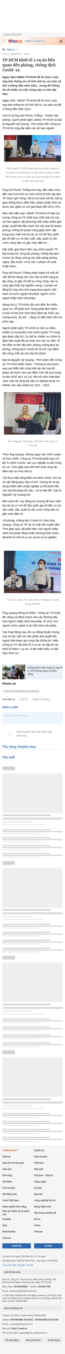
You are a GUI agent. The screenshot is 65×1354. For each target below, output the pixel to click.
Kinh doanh (40, 1156)
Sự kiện (48, 1246)
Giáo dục (7, 1169)
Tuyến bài (17, 1246)
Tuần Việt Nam (10, 1200)
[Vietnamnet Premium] (10, 1151)
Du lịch (38, 1187)
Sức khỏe (7, 1181)
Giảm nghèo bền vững (14, 1206)
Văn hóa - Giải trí (43, 1175)
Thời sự (10, 50)
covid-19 (23, 699)
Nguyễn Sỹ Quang (41, 699)
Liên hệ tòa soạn (12, 1272)
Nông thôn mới (42, 1206)
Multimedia (8, 1231)
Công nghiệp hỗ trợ (45, 1200)
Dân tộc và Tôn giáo (13, 1162)
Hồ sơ (37, 1219)
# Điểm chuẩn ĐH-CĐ (35, 41)
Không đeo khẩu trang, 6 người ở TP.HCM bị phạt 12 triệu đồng (45, 671)
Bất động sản (9, 1194)
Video (37, 1225)
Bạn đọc (38, 1194)
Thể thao (39, 1162)
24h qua (6, 1237)
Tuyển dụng (54, 1340)
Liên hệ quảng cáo (13, 1308)
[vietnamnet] (15, 42)
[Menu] (4, 41)
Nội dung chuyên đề (45, 1212)
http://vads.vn (19, 1328)
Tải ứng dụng (12, 1340)
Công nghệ (40, 1181)
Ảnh (4, 1225)
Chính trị (39, 1150)
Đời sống (7, 1175)
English (6, 1219)
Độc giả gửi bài (33, 1340)
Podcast (38, 1231)
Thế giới (38, 1169)
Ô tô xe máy (8, 1187)
